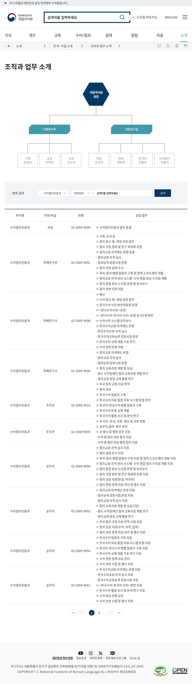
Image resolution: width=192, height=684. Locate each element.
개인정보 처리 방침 (62, 658)
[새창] (158, 668)
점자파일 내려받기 (176, 46)
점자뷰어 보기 (185, 46)
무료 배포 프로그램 (116, 658)
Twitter (101, 653)
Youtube (79, 653)
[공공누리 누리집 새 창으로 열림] (178, 668)
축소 (130, 17)
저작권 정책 (95, 658)
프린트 (168, 46)
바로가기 (45, 45)
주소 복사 (159, 46)
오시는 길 (135, 658)
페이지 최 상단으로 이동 (181, 636)
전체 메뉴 (184, 17)
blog (112, 653)
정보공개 (81, 658)
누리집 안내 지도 (147, 17)
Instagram (90, 653)
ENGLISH (171, 17)
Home (8, 46)
